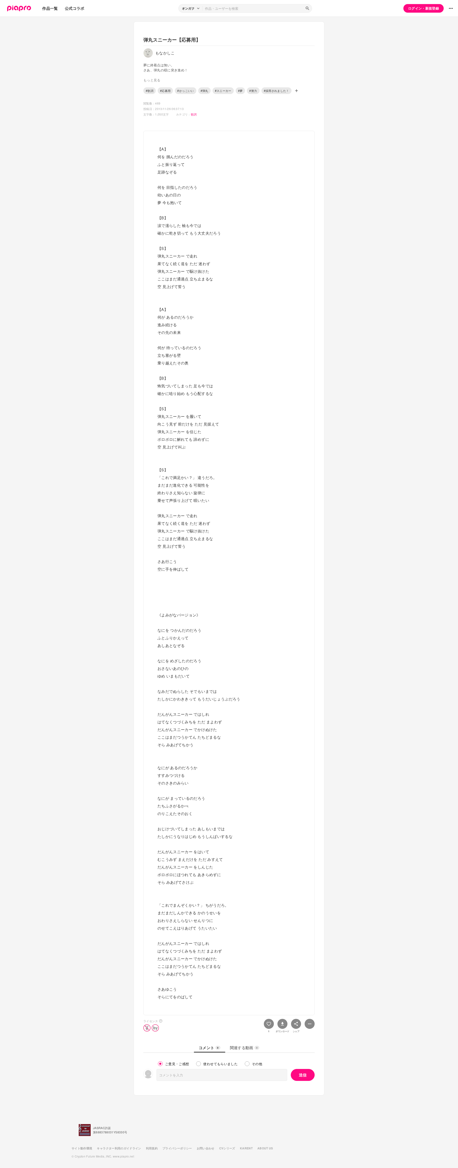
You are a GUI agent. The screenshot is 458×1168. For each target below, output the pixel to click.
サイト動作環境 (82, 1148)
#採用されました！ (276, 91)
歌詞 (194, 114)
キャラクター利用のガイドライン (119, 1148)
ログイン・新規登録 (423, 8)
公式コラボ (74, 8)
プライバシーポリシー (177, 1148)
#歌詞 (149, 91)
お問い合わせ (205, 1148)
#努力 (253, 91)
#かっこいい (185, 91)
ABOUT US (265, 1148)
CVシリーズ (227, 1148)
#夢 (240, 91)
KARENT (246, 1148)
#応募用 (165, 91)
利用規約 (152, 1148)
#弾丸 (204, 91)
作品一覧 (50, 8)
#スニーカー (223, 91)
